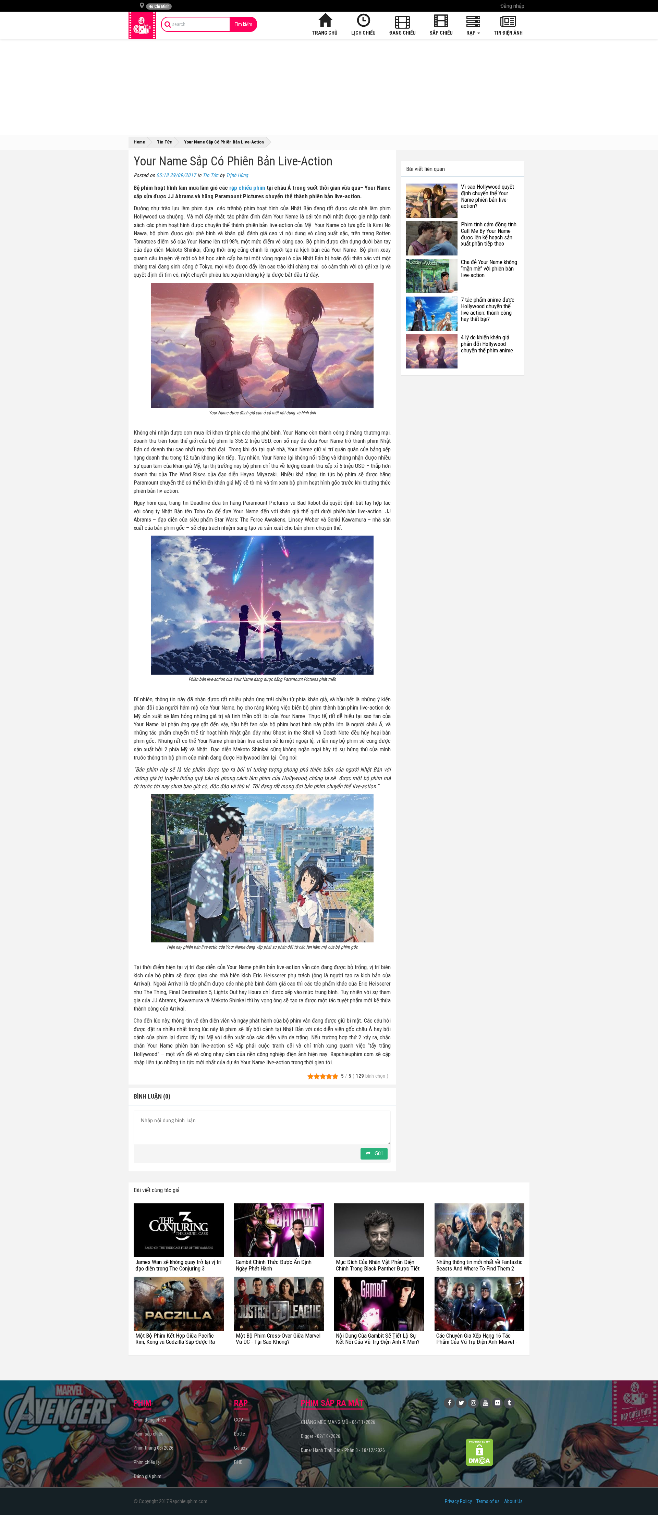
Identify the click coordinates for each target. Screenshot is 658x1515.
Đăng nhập (512, 5)
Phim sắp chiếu (148, 1434)
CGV (238, 1420)
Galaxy (240, 1448)
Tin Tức (210, 175)
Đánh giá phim (147, 1476)
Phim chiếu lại (147, 1462)
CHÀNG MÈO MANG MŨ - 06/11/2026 (338, 1422)
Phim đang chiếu (150, 1420)
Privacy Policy (458, 1501)
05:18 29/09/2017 (176, 175)
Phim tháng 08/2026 (153, 1448)
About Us (513, 1501)
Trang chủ (325, 33)
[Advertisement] (329, 87)
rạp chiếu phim (247, 187)
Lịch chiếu (363, 33)
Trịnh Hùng (237, 175)
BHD (238, 1462)
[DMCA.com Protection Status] (479, 1452)
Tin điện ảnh (508, 33)
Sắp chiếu (441, 33)
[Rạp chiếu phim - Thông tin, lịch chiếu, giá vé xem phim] (142, 25)
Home (139, 142)
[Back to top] (642, 1495)
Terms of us (488, 1501)
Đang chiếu (402, 33)
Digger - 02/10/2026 (320, 1436)
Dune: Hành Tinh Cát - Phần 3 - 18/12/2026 (343, 1450)
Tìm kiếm (243, 24)
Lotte (239, 1434)
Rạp (471, 33)
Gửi (377, 1153)
